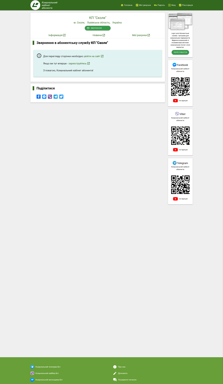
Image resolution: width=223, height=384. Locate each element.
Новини (97, 35)
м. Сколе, (79, 22)
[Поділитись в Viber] (50, 98)
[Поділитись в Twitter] (61, 98)
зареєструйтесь (79, 63)
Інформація (55, 35)
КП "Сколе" (97, 18)
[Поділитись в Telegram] (56, 98)
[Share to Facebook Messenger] (44, 98)
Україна (117, 22)
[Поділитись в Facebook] (39, 98)
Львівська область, (98, 22)
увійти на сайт (94, 56)
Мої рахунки (139, 35)
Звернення (94, 28)
